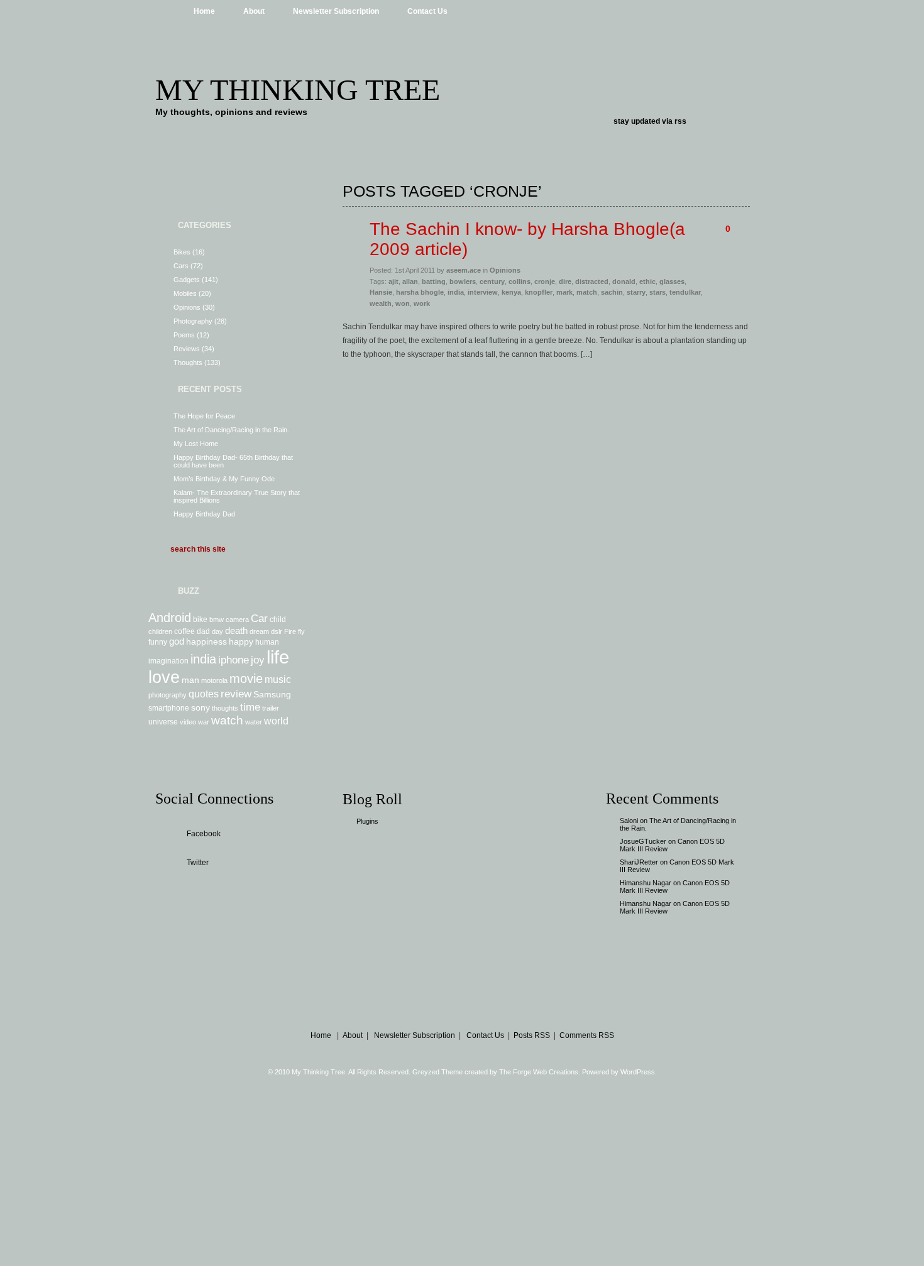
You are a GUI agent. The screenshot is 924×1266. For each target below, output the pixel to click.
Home (204, 11)
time (250, 707)
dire (565, 281)
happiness (206, 641)
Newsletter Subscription (336, 11)
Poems (184, 335)
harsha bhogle (420, 292)
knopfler (539, 292)
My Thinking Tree (297, 89)
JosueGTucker (643, 841)
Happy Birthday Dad (204, 514)
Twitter (198, 862)
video (188, 722)
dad (203, 631)
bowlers (462, 281)
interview (483, 292)
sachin (612, 292)
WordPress (637, 1072)
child (278, 619)
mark (564, 292)
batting (434, 281)
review (236, 693)
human (267, 642)
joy (258, 659)
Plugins (367, 821)
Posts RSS (532, 1035)
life (278, 657)
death (236, 630)
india (203, 659)
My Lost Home (195, 443)
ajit (393, 281)
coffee (184, 631)
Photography (192, 321)
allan (410, 281)
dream (259, 631)
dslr (276, 631)
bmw (216, 619)
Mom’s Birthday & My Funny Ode (224, 479)
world (276, 720)
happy (241, 641)
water (253, 722)
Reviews (186, 348)
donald (623, 281)
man (190, 680)
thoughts (225, 708)
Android (169, 618)
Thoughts (187, 362)
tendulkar (685, 292)
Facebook (204, 833)
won (402, 303)
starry (636, 292)
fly (301, 631)
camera (237, 619)
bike (200, 619)
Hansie (381, 292)
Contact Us (427, 11)
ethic (647, 281)
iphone (233, 659)
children (160, 631)
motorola (214, 680)
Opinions (187, 307)
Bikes (181, 252)
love (164, 677)
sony (200, 707)
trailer (270, 708)
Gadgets (186, 279)
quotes (204, 693)
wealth (381, 303)
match (586, 292)
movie (246, 678)
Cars (181, 266)
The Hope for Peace (204, 416)
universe (163, 722)
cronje (544, 281)
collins (520, 281)
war (203, 722)
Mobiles (185, 293)
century (492, 281)
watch (227, 720)
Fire (290, 631)
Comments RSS (586, 1035)
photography (167, 695)
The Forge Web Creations (538, 1072)
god (176, 641)
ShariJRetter (639, 862)
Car (259, 618)
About (254, 11)
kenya (511, 292)
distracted (591, 281)
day (217, 631)
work (422, 303)
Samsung (272, 694)
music (278, 679)
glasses (672, 281)
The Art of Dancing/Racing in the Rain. (231, 430)
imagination (168, 661)
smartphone (168, 708)
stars (657, 292)
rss (680, 121)
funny (157, 642)
